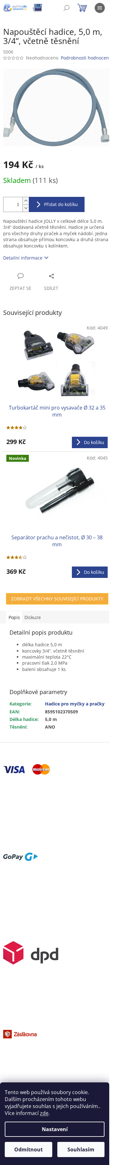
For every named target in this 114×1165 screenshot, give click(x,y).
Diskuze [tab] (32, 617)
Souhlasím (80, 1149)
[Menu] (99, 8)
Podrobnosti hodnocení (85, 58)
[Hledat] (66, 8)
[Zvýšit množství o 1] (25, 200)
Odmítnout (28, 1149)
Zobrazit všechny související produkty (57, 599)
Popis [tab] (14, 617)
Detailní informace (22, 258)
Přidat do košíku (61, 204)
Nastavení (55, 1129)
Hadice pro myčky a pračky (74, 704)
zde (44, 1113)
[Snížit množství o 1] (25, 208)
